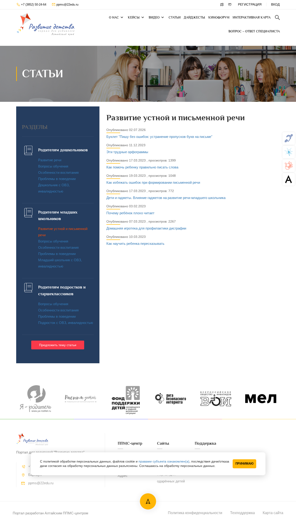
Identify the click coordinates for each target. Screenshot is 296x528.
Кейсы (134, 17)
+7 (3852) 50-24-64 (33, 4)
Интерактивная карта (252, 17)
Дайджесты (194, 17)
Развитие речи (49, 160)
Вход (275, 4)
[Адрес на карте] (222, 4)
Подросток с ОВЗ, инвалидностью (65, 323)
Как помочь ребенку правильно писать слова (142, 167)
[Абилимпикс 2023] (288, 179)
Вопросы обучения (53, 166)
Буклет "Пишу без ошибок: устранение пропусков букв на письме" (159, 137)
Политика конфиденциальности (195, 513)
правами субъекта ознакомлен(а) (164, 461)
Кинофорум (218, 17)
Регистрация (250, 4)
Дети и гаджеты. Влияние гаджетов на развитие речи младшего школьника (165, 198)
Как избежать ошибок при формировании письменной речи (153, 182)
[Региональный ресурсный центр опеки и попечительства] (288, 166)
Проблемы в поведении (57, 179)
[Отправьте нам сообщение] (230, 4)
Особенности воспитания (58, 172)
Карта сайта (273, 513)
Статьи (175, 17)
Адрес (123, 476)
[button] (57, 345)
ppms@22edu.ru (67, 4)
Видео (154, 17)
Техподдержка (242, 513)
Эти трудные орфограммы (127, 152)
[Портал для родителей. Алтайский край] (45, 24)
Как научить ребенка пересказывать (135, 243)
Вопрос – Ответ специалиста (254, 31)
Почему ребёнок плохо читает (130, 213)
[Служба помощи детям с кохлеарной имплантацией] (288, 138)
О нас (114, 17)
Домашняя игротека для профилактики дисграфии (146, 228)
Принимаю (244, 463)
